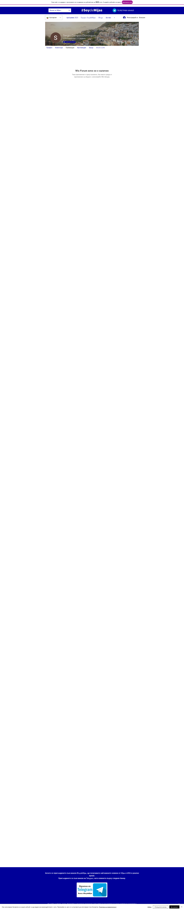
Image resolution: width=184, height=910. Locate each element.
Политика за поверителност (107, 907)
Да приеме (174, 907)
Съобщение (118, 41)
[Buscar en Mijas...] (69, 10)
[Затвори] (182, 906)
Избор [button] (149, 907)
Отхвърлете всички (161, 907)
